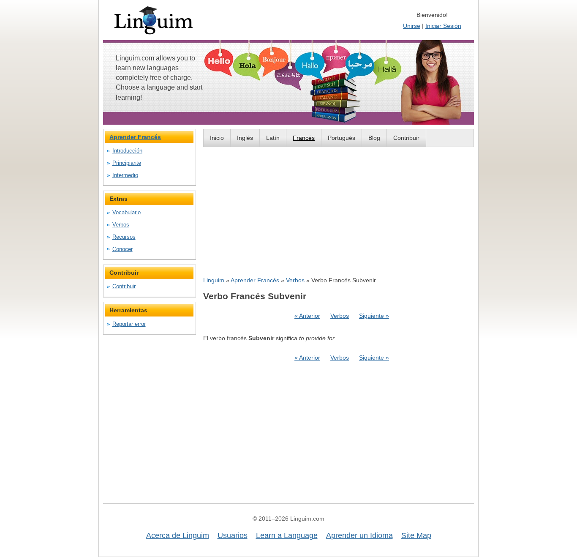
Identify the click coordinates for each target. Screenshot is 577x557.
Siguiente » (374, 315)
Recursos (124, 237)
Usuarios (233, 535)
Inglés (245, 137)
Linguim (213, 280)
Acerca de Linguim (177, 535)
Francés (304, 137)
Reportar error (129, 324)
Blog (374, 137)
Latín (273, 137)
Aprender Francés (255, 280)
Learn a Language (287, 535)
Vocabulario (126, 212)
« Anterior (307, 315)
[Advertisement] (338, 211)
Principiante (126, 163)
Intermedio (125, 175)
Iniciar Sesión (443, 25)
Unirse (411, 25)
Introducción (127, 150)
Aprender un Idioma (359, 535)
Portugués (341, 137)
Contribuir (406, 137)
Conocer (122, 249)
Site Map (416, 535)
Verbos (295, 280)
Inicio (217, 137)
